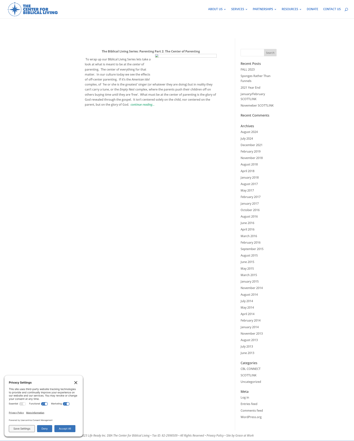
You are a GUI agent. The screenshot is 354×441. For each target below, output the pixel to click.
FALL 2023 (248, 69)
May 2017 (247, 190)
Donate (312, 9)
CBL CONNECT (251, 369)
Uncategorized (251, 382)
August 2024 (249, 132)
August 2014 (249, 295)
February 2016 (251, 242)
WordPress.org (251, 417)
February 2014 (251, 320)
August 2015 (249, 255)
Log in (245, 397)
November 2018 (252, 158)
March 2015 (249, 275)
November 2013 (252, 333)
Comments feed (252, 410)
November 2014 (252, 288)
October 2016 (250, 210)
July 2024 (247, 138)
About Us (215, 9)
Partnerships (263, 9)
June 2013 (247, 353)
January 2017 (250, 203)
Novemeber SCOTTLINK (257, 105)
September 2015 (252, 249)
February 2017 (251, 197)
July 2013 (247, 346)
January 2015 (250, 281)
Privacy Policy (215, 435)
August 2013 (249, 340)
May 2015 (247, 268)
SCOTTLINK (248, 375)
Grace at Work (244, 435)
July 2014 (247, 301)
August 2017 (249, 184)
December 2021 (252, 145)
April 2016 (247, 229)
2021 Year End (250, 88)
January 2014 (250, 327)
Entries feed (249, 404)
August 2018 (249, 164)
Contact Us (332, 9)
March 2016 (249, 236)
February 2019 (251, 151)
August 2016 (249, 216)
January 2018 (250, 177)
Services (237, 9)
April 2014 (247, 314)
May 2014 (247, 307)
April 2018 (247, 171)
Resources (290, 9)
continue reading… (143, 104)
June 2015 (247, 262)
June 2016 (247, 223)
